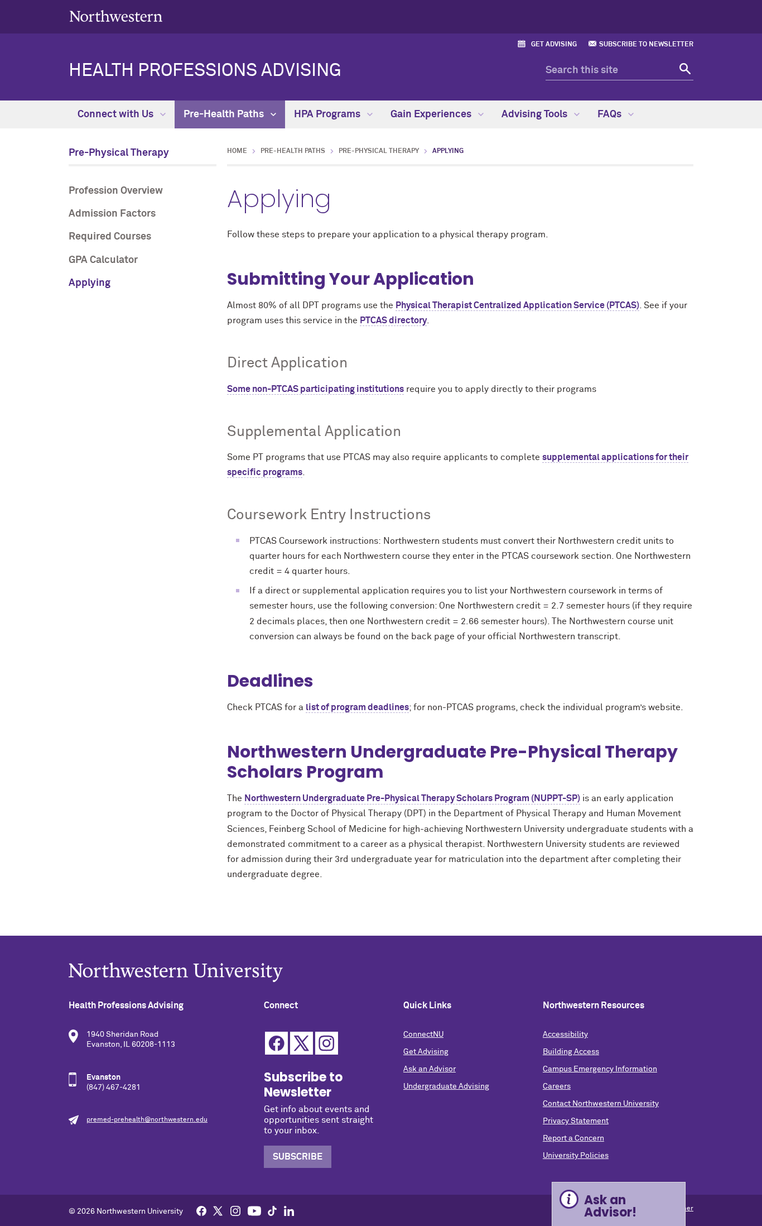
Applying (89, 283)
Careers (557, 1086)
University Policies (576, 1156)
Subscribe (297, 1156)
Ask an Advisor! (610, 1206)
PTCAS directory (393, 320)
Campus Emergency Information (600, 1069)
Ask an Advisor (429, 1069)
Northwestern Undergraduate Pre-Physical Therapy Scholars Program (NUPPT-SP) (412, 798)
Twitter (301, 1043)
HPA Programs (328, 114)
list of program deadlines (357, 707)
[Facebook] (201, 1210)
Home (237, 151)
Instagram (326, 1043)
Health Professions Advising (205, 71)
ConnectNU (423, 1034)
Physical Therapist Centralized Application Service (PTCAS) (517, 305)
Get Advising (554, 44)
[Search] (683, 70)
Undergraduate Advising (446, 1086)
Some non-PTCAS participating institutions (315, 389)
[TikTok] (272, 1210)
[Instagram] (235, 1210)
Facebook (276, 1043)
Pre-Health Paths (225, 114)
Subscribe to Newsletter (646, 44)
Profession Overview (116, 191)
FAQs (610, 114)
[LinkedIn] (289, 1210)
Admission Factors (112, 214)
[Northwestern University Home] (116, 16)
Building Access (571, 1052)
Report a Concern (573, 1138)
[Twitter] (218, 1210)
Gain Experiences (432, 114)
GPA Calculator (103, 260)
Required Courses (110, 237)
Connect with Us (117, 114)
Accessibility (565, 1034)
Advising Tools (535, 114)
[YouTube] (254, 1210)
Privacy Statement (576, 1121)
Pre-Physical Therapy (119, 153)
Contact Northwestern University (601, 1104)
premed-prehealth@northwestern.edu (147, 1120)
